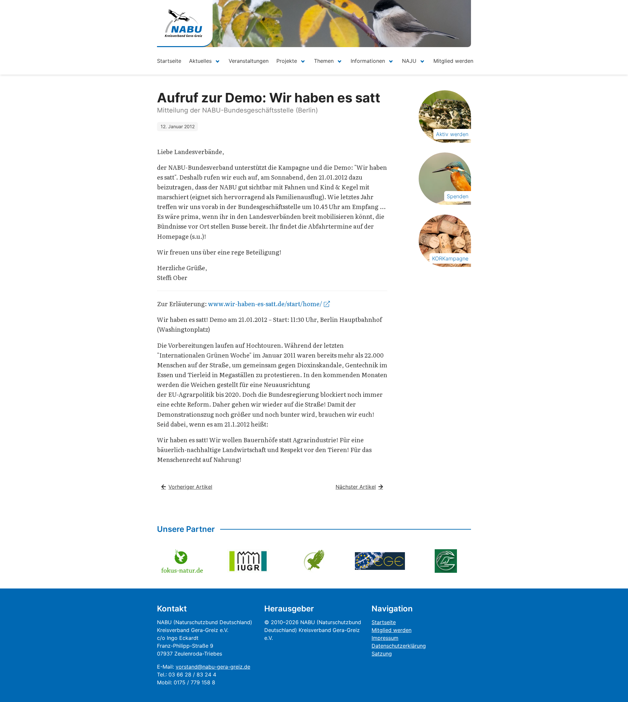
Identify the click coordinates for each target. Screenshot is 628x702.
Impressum (385, 638)
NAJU (409, 61)
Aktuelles (200, 61)
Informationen (368, 61)
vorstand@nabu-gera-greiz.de (213, 666)
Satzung (382, 653)
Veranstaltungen (249, 61)
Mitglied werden (453, 61)
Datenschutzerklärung (399, 645)
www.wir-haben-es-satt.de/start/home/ (265, 303)
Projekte (286, 61)
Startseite (169, 61)
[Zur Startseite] (183, 23)
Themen (324, 61)
